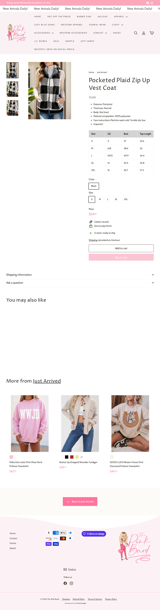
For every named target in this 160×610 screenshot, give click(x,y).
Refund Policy (79, 599)
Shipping (93, 240)
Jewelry (98, 33)
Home (37, 16)
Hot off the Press (59, 16)
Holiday (103, 16)
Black (93, 186)
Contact (13, 538)
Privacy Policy (111, 599)
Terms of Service (95, 599)
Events (13, 543)
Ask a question (14, 282)
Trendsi (92, 97)
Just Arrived (102, 72)
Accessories (42, 33)
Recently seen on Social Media (54, 49)
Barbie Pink (84, 16)
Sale (56, 41)
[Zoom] (49, 90)
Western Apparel (72, 24)
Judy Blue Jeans (44, 24)
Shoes (117, 33)
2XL (126, 199)
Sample (70, 41)
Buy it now (121, 257)
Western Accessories (73, 33)
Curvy (116, 24)
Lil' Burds (40, 41)
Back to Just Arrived (82, 501)
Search (13, 548)
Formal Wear (97, 24)
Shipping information (19, 274)
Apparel (119, 16)
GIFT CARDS (87, 41)
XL (116, 199)
